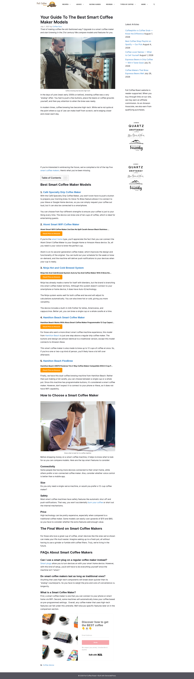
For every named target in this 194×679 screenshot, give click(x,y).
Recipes (65, 4)
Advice (79, 4)
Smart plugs (46, 563)
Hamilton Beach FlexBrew (58, 360)
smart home (57, 239)
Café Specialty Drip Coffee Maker (62, 192)
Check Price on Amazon (51, 234)
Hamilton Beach (52, 335)
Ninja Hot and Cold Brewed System (63, 267)
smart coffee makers (49, 170)
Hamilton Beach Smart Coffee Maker (64, 317)
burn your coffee (95, 502)
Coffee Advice (48, 665)
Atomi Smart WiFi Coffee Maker (61, 224)
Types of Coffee (126, 4)
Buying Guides (95, 4)
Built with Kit (95, 655)
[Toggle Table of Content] (64, 178)
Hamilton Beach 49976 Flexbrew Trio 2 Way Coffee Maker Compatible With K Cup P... (76, 366)
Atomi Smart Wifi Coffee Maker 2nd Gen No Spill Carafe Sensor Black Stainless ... (74, 229)
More (143, 4)
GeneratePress (110, 676)
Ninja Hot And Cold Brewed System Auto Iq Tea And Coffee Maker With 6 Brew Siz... (75, 273)
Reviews (109, 4)
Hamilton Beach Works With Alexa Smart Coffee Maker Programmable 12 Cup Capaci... (77, 322)
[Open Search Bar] (154, 4)
